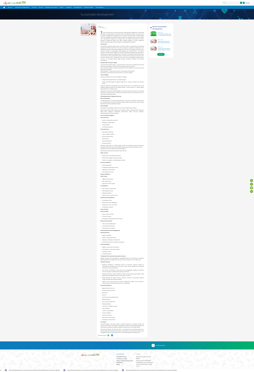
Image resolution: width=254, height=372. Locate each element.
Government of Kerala (121, 356)
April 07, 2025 (160, 39)
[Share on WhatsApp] (108, 335)
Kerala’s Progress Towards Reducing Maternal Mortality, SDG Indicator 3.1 (164, 42)
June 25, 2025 (160, 32)
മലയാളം (247, 2)
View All (161, 54)
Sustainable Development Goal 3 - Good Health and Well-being (164, 34)
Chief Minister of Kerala (121, 358)
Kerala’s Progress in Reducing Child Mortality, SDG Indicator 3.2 (164, 49)
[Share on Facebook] (112, 335)
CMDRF (118, 364)
